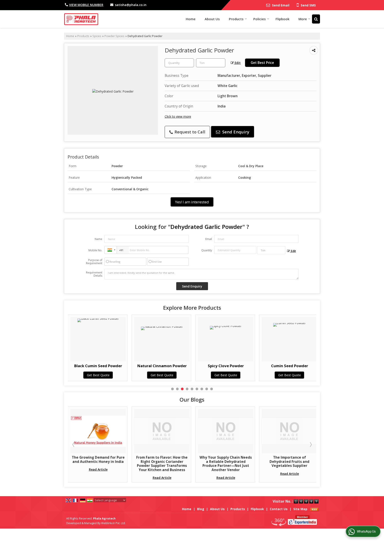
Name (98, 239)
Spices (96, 36)
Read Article (69, 469)
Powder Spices (114, 36)
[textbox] (210, 62)
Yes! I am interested (192, 201)
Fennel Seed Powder (314, 365)
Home (191, 19)
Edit (237, 63)
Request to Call (189, 132)
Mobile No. (95, 250)
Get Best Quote (123, 375)
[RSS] (314, 509)
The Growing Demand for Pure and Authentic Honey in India (69, 459)
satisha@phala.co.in (130, 5)
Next (310, 444)
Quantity (206, 250)
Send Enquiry (235, 132)
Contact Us (279, 509)
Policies (259, 19)
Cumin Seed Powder (250, 365)
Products (236, 19)
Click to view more (178, 116)
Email (208, 239)
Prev (73, 444)
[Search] (316, 19)
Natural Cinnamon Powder (123, 365)
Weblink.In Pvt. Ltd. (113, 523)
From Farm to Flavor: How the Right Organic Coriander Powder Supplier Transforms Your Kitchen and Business (133, 463)
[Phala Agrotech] (81, 19)
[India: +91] (110, 250)
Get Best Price (262, 62)
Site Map (300, 509)
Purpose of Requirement (94, 262)
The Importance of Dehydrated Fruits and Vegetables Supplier (261, 461)
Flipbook (282, 19)
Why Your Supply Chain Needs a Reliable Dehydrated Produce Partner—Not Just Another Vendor (197, 463)
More (302, 19)
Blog (200, 509)
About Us (212, 19)
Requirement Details (94, 274)
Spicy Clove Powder (187, 365)
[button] (86, 5)
